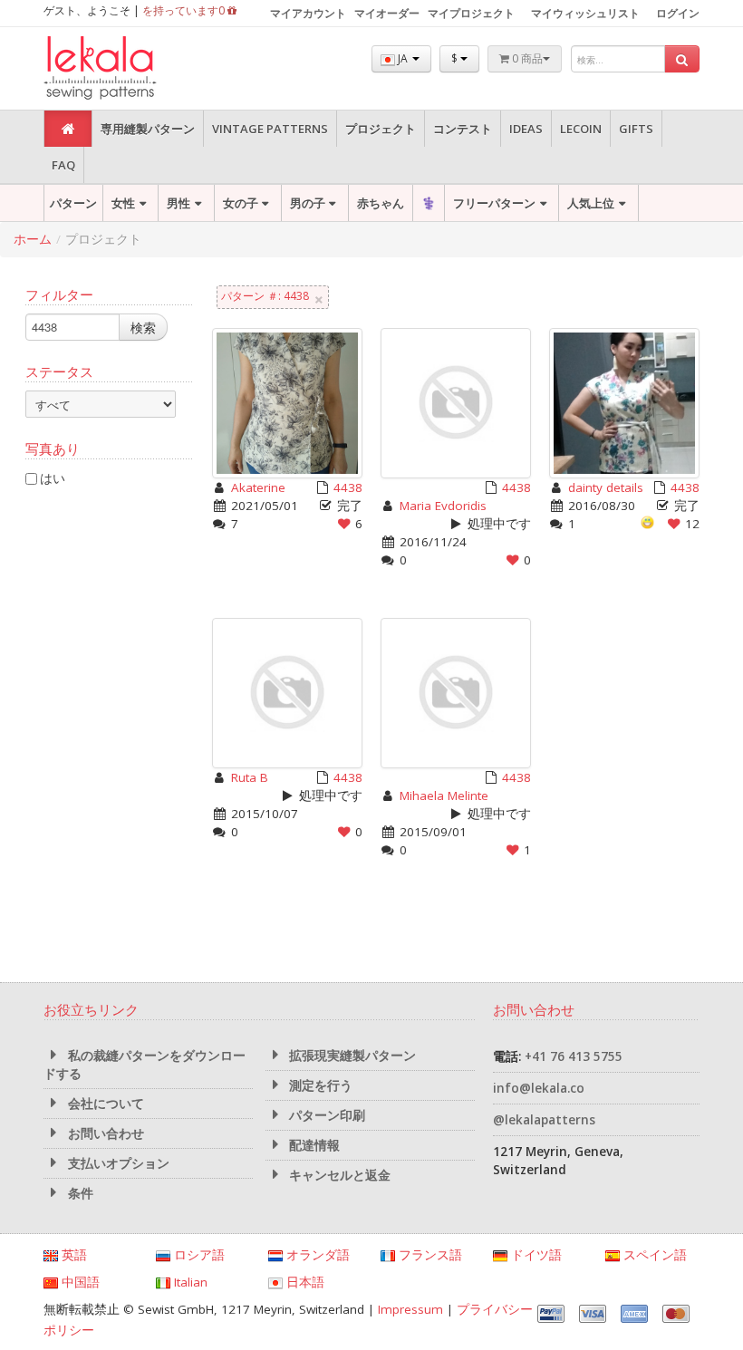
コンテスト (462, 129)
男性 (178, 203)
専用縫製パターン (148, 129)
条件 (78, 1193)
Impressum (410, 1309)
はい (52, 478)
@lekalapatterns (544, 1120)
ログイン (678, 13)
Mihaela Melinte (444, 795)
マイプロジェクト (471, 13)
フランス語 (428, 1255)
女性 (123, 203)
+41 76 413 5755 (573, 1056)
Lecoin (581, 129)
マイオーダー (387, 13)
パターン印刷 (325, 1115)
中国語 (79, 1282)
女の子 (240, 203)
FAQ (63, 165)
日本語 (303, 1282)
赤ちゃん (380, 203)
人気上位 (590, 203)
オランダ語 (316, 1255)
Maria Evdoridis (443, 505)
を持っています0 (184, 10)
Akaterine (258, 487)
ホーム (33, 239)
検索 (143, 327)
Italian (188, 1282)
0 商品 (526, 58)
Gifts (636, 129)
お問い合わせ (104, 1133)
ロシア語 (197, 1255)
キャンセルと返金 (338, 1175)
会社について (104, 1103)
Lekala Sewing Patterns (134, 68)
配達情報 (312, 1145)
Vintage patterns (270, 129)
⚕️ (428, 203)
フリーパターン (494, 203)
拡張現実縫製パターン (350, 1055)
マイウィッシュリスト (585, 13)
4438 (347, 487)
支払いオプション (116, 1163)
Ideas (526, 129)
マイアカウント (308, 13)
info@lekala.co (538, 1088)
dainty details (605, 487)
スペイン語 (653, 1255)
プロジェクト (380, 129)
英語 (72, 1255)
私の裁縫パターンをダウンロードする (144, 1064)
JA (402, 58)
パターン (73, 203)
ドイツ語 (534, 1255)
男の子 (307, 203)
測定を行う (318, 1085)
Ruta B (249, 777)
